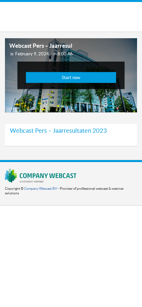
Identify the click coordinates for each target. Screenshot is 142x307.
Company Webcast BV (40, 188)
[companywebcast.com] (40, 175)
